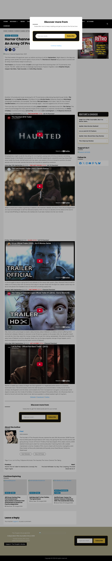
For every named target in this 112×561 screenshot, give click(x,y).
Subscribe (70, 36)
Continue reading (56, 46)
